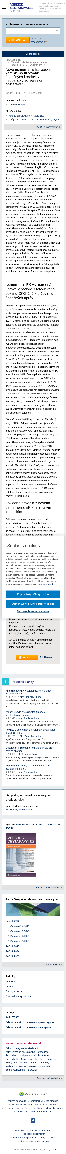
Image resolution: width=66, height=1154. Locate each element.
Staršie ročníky (53, 964)
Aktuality (10, 981)
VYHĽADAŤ (16, 40)
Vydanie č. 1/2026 (19, 941)
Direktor (29, 1108)
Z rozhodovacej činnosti (18, 996)
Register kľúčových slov (47, 127)
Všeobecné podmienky (34, 1134)
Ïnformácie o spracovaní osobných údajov (34, 1137)
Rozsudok (11, 1055)
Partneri (46, 1130)
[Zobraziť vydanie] (21, 855)
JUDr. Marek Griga (28, 754)
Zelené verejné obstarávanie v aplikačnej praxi (30, 1022)
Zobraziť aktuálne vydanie (47, 887)
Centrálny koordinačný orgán (44, 119)
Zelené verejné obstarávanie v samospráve (28, 1027)
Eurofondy (43, 1062)
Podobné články (16, 104)
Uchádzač (43, 1052)
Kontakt (34, 1130)
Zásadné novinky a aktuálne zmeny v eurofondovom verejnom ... (25, 713)
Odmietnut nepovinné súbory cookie (33, 603)
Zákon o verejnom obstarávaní (22, 1048)
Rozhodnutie (12, 1059)
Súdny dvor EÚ (14, 1062)
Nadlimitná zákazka (16, 1066)
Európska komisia (17, 119)
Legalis (52, 1104)
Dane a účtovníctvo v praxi (50, 1108)
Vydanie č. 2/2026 (19, 936)
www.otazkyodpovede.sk (19, 809)
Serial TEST (12, 1017)
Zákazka (32, 1069)
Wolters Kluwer (19, 1104)
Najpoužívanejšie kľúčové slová (25, 1043)
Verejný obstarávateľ (40, 1066)
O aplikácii (20, 1130)
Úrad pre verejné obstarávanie (34, 1055)
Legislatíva (38, 116)
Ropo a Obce (37, 1104)
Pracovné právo (12, 1108)
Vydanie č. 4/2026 (19, 926)
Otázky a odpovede (16, 1101)
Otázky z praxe (14, 991)
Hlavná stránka (13, 60)
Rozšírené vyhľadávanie (38, 40)
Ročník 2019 (17, 65)
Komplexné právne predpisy (44, 1101)
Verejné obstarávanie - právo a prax (29, 62)
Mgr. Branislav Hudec (30, 697)
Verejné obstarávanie (19, 116)
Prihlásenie (46, 657)
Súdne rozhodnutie (15, 1069)
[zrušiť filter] (57, 31)
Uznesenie (26, 1059)
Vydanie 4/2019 (38, 65)
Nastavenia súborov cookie (33, 611)
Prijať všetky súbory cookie (33, 594)
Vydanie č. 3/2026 (19, 931)
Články (38, 93)
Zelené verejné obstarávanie (20, 1052)
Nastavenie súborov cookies (34, 1141)
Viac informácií (45, 584)
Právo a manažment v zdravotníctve (34, 1111)
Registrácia (28, 657)
